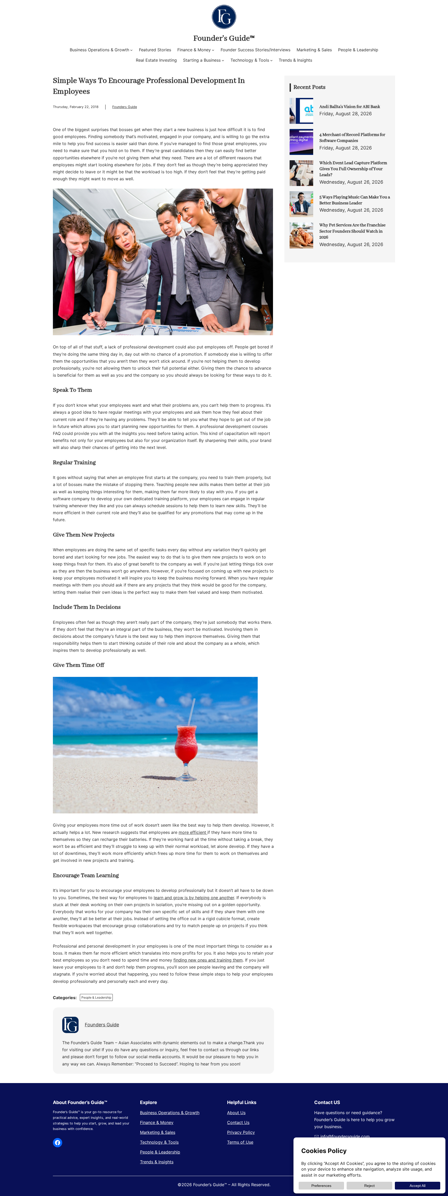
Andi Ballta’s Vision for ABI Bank (349, 107)
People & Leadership (96, 997)
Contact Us (238, 1122)
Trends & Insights (156, 1161)
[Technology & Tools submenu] (271, 60)
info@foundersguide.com (345, 1136)
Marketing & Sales (157, 1132)
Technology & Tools (159, 1142)
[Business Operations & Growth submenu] (131, 50)
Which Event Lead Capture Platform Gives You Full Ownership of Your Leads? (353, 169)
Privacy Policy (241, 1132)
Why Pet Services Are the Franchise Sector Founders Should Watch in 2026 (352, 231)
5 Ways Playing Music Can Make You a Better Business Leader (354, 200)
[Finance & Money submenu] (213, 50)
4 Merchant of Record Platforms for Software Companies (352, 138)
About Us (236, 1112)
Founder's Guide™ (224, 39)
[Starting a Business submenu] (223, 60)
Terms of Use (240, 1142)
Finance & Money (156, 1122)
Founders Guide (124, 107)
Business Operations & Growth (169, 1112)
